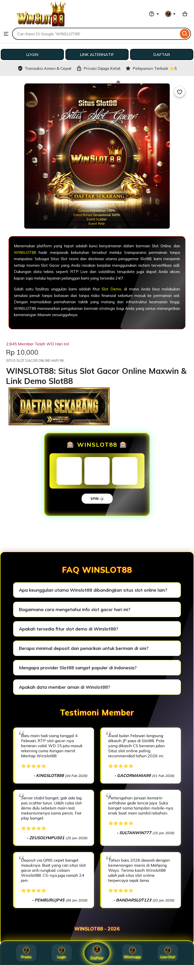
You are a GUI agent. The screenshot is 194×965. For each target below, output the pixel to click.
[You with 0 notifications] (170, 14)
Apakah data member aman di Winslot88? (64, 687)
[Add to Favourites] (179, 91)
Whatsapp (132, 957)
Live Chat (167, 957)
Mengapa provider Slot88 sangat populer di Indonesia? (78, 668)
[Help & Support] (154, 14)
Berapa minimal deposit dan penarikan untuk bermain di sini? (84, 648)
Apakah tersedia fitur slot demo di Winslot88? (68, 629)
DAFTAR (161, 54)
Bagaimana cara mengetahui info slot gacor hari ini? (74, 609)
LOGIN (32, 54)
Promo (26, 957)
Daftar (97, 957)
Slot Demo (111, 289)
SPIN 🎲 (97, 499)
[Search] (185, 34)
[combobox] (95, 34)
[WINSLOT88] (41, 25)
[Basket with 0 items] (185, 14)
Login (61, 957)
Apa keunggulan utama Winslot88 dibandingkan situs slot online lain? (93, 590)
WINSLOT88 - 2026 (97, 929)
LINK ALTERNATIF (97, 54)
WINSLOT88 (25, 252)
